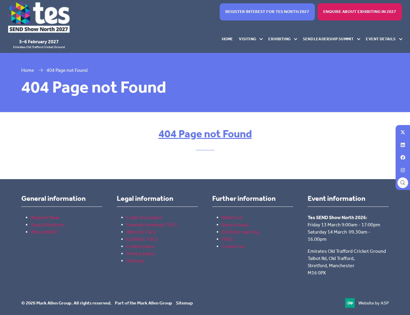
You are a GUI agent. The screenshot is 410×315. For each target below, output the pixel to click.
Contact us (233, 246)
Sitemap (135, 261)
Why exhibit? (44, 232)
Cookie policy (140, 246)
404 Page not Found (205, 133)
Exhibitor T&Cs (142, 239)
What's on (232, 217)
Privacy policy (140, 253)
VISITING (247, 39)
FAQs (227, 239)
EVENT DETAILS (381, 39)
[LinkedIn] (402, 144)
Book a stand (235, 225)
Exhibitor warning (240, 232)
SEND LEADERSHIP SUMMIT (328, 39)
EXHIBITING (279, 39)
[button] (267, 11)
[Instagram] (402, 170)
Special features (48, 225)
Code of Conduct (144, 217)
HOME (227, 39)
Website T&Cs (141, 232)
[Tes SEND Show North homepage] (39, 17)
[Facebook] (402, 157)
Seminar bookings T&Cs (151, 225)
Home (27, 70)
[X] (402, 132)
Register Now (45, 217)
